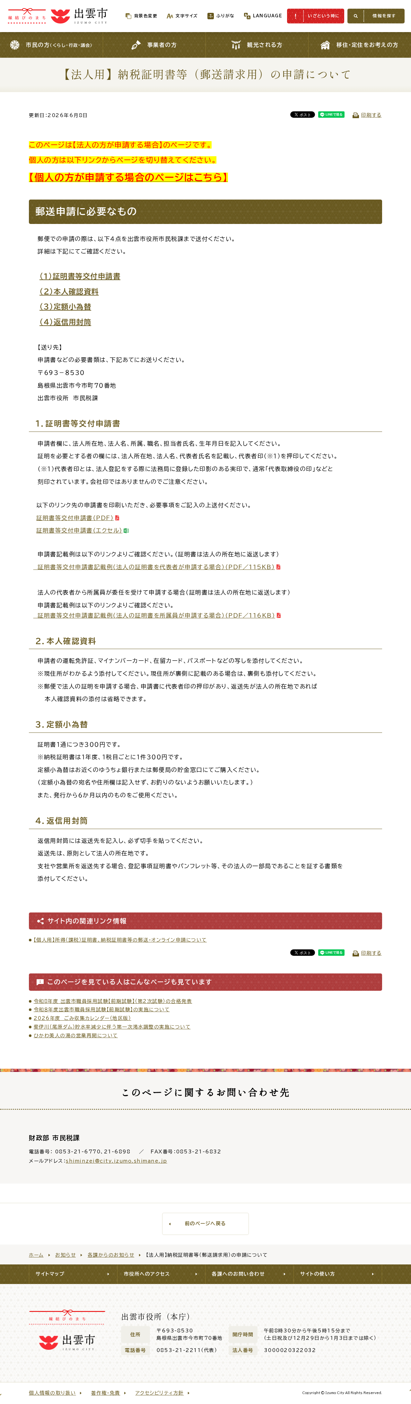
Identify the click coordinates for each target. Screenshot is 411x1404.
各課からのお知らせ (111, 1255)
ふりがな (225, 16)
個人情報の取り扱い (52, 1393)
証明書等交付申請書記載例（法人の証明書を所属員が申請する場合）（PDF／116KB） (154, 615)
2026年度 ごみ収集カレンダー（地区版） (82, 1018)
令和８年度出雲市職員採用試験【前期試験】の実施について (102, 1009)
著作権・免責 (105, 1393)
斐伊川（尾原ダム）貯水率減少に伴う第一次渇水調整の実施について (112, 1026)
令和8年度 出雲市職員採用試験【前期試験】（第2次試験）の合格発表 (113, 1001)
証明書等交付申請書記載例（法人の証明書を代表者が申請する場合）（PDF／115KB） (154, 567)
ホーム (36, 1255)
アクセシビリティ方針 (160, 1393)
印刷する (371, 115)
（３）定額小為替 (65, 306)
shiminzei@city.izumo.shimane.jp (116, 1161)
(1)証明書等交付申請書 (79, 276)
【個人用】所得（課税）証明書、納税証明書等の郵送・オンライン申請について (120, 939)
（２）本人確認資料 (69, 291)
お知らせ (65, 1255)
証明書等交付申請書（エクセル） (79, 530)
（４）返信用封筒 (65, 322)
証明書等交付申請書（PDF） (75, 518)
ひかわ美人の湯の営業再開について (76, 1035)
